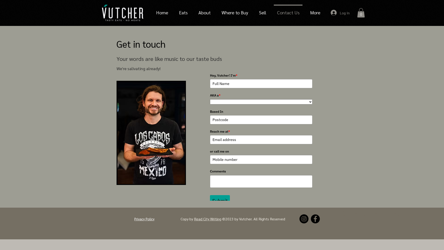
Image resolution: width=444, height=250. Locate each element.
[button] (361, 13)
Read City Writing (207, 218)
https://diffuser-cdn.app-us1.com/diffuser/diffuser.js (360, 219)
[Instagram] (303, 218)
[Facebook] (315, 218)
